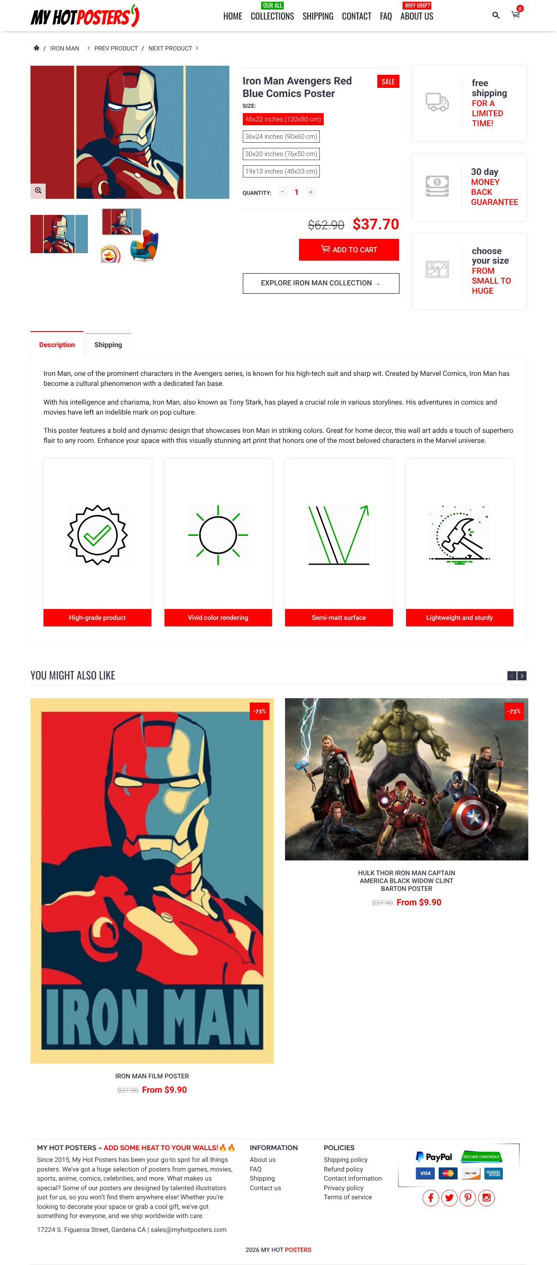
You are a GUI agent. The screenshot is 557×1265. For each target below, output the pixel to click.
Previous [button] (512, 675)
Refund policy (343, 1169)
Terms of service (348, 1197)
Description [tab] (57, 345)
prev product (118, 48)
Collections (272, 11)
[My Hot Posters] (84, 15)
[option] (59, 234)
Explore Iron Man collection (317, 283)
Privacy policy (343, 1188)
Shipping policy (346, 1160)
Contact (356, 15)
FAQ (386, 15)
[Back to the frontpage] (36, 48)
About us (263, 1160)
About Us (417, 11)
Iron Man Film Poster (152, 1076)
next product (172, 48)
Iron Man (64, 48)
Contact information (353, 1178)
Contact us (265, 1188)
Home (232, 15)
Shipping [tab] (108, 345)
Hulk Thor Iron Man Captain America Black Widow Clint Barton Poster (406, 881)
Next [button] (522, 675)
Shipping (317, 15)
